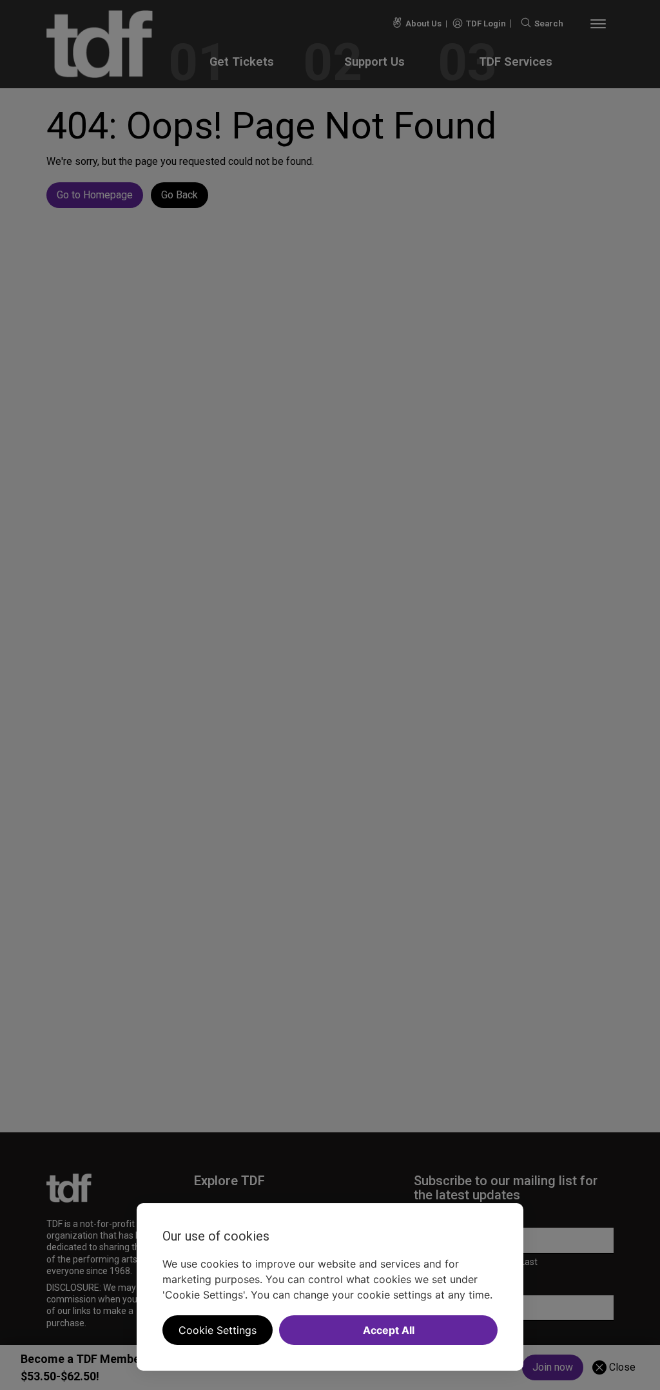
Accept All (388, 1330)
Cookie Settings (218, 1330)
